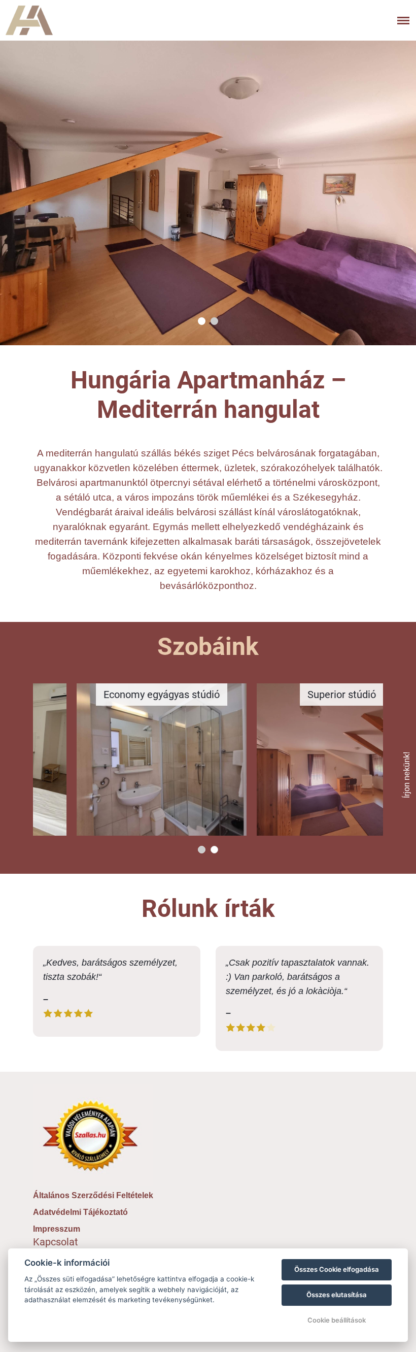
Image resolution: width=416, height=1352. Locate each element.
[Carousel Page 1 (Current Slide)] (201, 321)
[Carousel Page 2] (214, 321)
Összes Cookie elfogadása (336, 1269)
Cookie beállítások (336, 1320)
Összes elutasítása (336, 1295)
